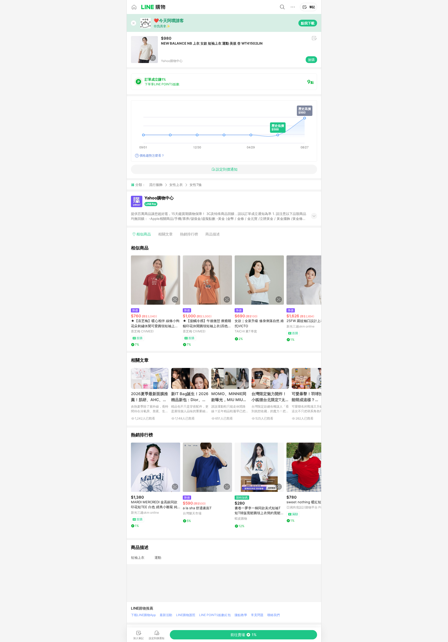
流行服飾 (156, 185)
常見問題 (257, 615)
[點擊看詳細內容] (155, 280)
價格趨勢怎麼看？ (151, 155)
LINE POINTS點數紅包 (215, 615)
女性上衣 (176, 185)
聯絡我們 (273, 615)
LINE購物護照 (185, 615)
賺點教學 (241, 615)
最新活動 (166, 615)
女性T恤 (196, 185)
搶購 (311, 60)
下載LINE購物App (143, 615)
